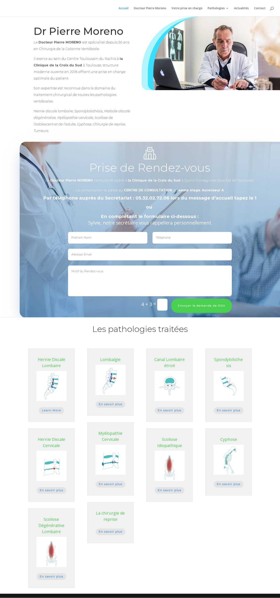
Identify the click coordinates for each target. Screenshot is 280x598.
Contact (260, 8)
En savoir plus (51, 490)
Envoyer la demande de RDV (201, 306)
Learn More (51, 410)
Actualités (241, 8)
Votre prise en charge (187, 8)
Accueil (124, 8)
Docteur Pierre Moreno (150, 8)
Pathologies (216, 8)
